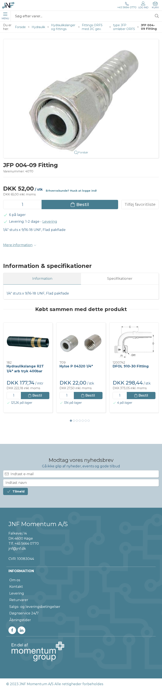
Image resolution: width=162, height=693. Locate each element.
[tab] (71, 421)
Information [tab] (42, 279)
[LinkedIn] (21, 630)
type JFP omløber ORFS (124, 27)
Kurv (155, 7)
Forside (20, 27)
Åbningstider (20, 620)
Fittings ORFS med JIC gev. (92, 27)
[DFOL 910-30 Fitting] (134, 342)
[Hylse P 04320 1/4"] (80, 342)
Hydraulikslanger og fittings (63, 27)
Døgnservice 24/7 (24, 613)
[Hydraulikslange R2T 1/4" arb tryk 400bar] (28, 342)
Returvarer (18, 600)
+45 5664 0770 (126, 7)
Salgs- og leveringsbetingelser (34, 607)
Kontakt (16, 587)
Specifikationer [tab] (119, 279)
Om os (14, 580)
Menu (5, 18)
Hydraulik (38, 27)
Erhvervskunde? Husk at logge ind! (71, 190)
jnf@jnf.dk (17, 549)
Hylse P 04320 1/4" (76, 366)
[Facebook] (12, 630)
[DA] (8, 5)
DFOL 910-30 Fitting (131, 366)
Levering (49, 222)
